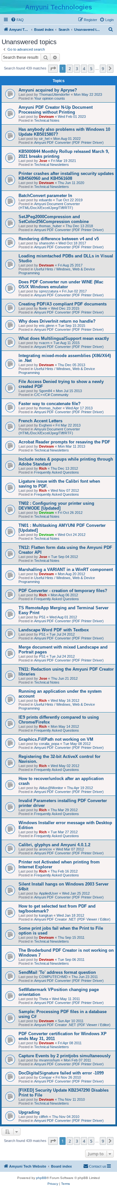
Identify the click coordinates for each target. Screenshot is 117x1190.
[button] (53, 68)
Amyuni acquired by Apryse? (48, 90)
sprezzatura (48, 291)
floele (43, 308)
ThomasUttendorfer (54, 94)
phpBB (41, 1178)
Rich (43, 468)
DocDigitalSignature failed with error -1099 (61, 1073)
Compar (45, 1077)
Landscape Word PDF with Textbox (54, 629)
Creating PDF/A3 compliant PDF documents (63, 304)
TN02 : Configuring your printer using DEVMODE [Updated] (56, 506)
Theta (43, 999)
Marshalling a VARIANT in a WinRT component (66, 569)
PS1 (42, 617)
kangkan (46, 915)
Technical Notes (46, 120)
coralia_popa (49, 744)
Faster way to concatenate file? (50, 403)
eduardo (45, 200)
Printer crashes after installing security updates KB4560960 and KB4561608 (66, 176)
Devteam (46, 116)
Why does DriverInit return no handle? (57, 321)
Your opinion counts (49, 98)
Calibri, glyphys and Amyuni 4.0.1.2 (54, 844)
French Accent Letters (40, 420)
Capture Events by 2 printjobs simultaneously (64, 1055)
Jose (43, 161)
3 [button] (77, 68)
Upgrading (29, 1112)
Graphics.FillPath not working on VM (56, 739)
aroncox (45, 849)
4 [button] (84, 68)
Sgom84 (45, 391)
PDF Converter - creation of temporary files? (63, 590)
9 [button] (103, 68)
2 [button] (70, 68)
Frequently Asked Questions (56, 472)
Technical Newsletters (51, 165)
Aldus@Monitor (51, 788)
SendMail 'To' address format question (57, 972)
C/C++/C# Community (51, 395)
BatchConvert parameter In (45, 195)
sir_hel (44, 139)
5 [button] (91, 68)
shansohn (47, 243)
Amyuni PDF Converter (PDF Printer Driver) (69, 142)
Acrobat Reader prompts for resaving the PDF (64, 442)
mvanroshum (49, 1060)
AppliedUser (48, 893)
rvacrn (44, 343)
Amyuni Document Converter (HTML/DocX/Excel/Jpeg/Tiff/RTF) (49, 206)
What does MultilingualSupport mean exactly (64, 338)
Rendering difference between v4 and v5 (59, 238)
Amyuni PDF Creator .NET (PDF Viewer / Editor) (72, 919)
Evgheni (45, 425)
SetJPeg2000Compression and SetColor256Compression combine (54, 219)
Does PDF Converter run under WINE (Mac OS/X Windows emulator (61, 284)
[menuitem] (17, 20)
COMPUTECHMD (53, 977)
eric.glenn (46, 326)
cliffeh (43, 1117)
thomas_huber (50, 226)
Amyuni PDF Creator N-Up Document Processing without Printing (56, 110)
